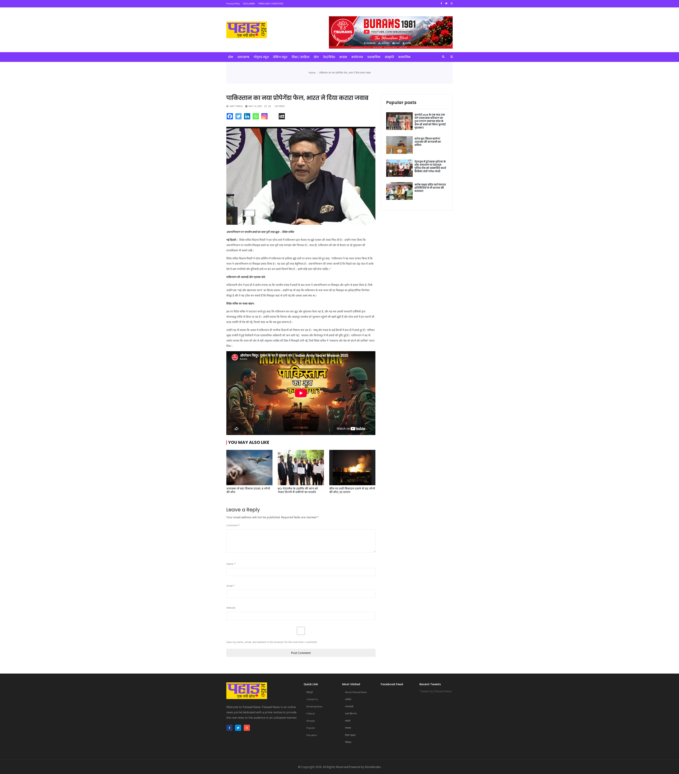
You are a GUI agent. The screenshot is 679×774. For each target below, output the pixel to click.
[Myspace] (283, 117)
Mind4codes (373, 767)
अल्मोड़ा (348, 699)
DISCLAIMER (249, 3)
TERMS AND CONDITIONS (270, 3)
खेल (316, 57)
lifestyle (310, 720)
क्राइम (343, 57)
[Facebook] (231, 117)
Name (231, 564)
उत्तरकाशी (349, 706)
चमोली (347, 720)
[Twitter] (239, 117)
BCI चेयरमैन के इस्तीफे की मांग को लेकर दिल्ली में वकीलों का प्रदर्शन (298, 490)
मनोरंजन (357, 57)
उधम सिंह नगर (351, 713)
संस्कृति (389, 57)
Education (311, 735)
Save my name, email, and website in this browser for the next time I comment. (271, 642)
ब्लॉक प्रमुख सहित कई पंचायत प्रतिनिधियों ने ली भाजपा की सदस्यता (430, 188)
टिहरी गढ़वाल (350, 735)
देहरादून (309, 692)
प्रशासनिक (374, 57)
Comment (233, 525)
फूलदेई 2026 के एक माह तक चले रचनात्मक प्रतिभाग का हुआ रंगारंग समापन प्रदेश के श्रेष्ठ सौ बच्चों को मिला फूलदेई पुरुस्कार (430, 121)
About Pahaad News (356, 692)
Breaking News (314, 706)
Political (310, 713)
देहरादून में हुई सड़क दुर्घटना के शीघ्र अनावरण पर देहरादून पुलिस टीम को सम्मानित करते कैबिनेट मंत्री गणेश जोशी (430, 166)
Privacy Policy (233, 3)
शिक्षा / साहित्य (300, 57)
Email (230, 585)
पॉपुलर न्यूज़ (261, 57)
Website (231, 607)
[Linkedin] (248, 117)
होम (230, 57)
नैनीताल (348, 742)
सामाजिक (404, 57)
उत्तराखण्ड (243, 57)
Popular (310, 727)
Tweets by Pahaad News (435, 691)
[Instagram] (265, 117)
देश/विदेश (329, 57)
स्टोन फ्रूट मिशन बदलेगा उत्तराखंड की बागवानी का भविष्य (427, 142)
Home (312, 72)
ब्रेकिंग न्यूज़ (280, 57)
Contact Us (312, 699)
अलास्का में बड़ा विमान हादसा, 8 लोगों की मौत (248, 490)
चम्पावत (348, 727)
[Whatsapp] (257, 117)
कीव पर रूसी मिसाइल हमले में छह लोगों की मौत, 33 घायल (352, 490)
